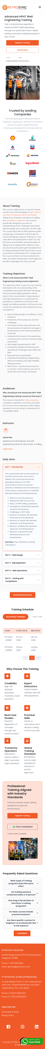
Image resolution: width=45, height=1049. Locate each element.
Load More (22, 933)
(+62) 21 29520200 (17, 993)
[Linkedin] (36, 1027)
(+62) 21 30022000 (18, 996)
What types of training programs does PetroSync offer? (21, 883)
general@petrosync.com (19, 966)
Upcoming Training (10, 1012)
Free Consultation (24, 826)
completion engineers (16, 220)
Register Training (22, 43)
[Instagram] (22, 1027)
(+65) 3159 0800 (16, 963)
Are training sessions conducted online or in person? (21, 893)
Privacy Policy (8, 1015)
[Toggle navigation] (40, 7)
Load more (8, 449)
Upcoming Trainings (15, 616)
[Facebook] (8, 1027)
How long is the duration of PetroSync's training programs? (21, 903)
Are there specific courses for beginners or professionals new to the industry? (21, 923)
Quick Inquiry (22, 50)
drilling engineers (32, 400)
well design (32, 215)
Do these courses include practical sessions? (21, 913)
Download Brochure (22, 595)
